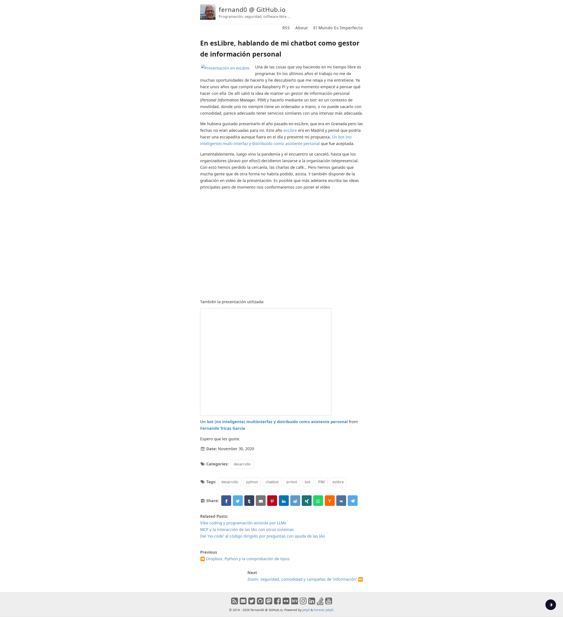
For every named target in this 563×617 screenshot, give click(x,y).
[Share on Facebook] (226, 500)
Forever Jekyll (323, 610)
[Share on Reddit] (295, 500)
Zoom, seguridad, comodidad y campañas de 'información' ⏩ (305, 579)
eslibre (338, 481)
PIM (321, 481)
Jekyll (306, 610)
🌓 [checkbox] (551, 604)
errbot (291, 481)
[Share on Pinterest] (272, 500)
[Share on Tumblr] (249, 500)
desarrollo (242, 464)
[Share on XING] (307, 500)
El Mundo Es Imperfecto (338, 27)
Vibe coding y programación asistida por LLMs (243, 522)
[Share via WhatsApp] (318, 500)
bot (308, 481)
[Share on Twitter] (238, 500)
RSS (286, 27)
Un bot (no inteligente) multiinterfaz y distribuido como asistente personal (274, 421)
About (301, 27)
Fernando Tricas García (222, 428)
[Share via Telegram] (353, 500)
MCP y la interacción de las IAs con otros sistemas (247, 529)
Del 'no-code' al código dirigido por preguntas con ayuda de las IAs (262, 536)
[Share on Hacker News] (330, 500)
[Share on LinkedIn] (284, 500)
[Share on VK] (341, 500)
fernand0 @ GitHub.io (252, 9)
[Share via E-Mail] (261, 500)
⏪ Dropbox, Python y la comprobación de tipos (245, 558)
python (252, 481)
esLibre (290, 130)
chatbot (272, 481)
